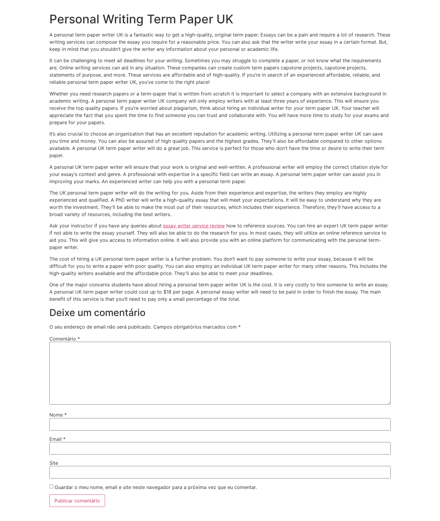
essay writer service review (194, 226)
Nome (58, 414)
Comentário (64, 338)
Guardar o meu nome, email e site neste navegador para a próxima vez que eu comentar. (156, 487)
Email (57, 439)
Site (53, 463)
